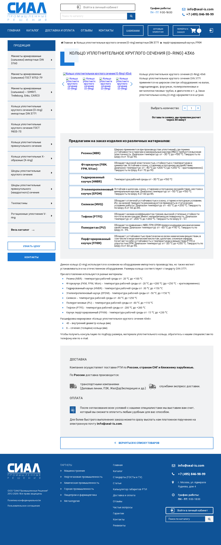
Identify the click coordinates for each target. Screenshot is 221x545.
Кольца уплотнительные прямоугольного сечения (26, 144)
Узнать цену (31, 246)
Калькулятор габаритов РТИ (130, 489)
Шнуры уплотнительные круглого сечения (26, 172)
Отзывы (87, 30)
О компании (133, 30)
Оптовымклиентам (158, 30)
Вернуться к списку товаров (138, 443)
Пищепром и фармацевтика (80, 494)
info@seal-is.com (200, 9)
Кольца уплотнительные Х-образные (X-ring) (28, 158)
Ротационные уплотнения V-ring (28, 215)
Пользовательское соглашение (24, 505)
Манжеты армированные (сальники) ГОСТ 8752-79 (26, 76)
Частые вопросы (122, 507)
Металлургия (72, 501)
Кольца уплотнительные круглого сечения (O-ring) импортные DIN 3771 (26, 110)
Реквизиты (119, 525)
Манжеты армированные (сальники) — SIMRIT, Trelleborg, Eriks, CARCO (26, 92)
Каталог (32, 30)
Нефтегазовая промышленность (83, 476)
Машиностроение (74, 470)
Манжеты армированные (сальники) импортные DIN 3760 (27, 60)
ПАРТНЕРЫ (66, 465)
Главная (14, 30)
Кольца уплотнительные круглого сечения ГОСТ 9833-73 (26, 128)
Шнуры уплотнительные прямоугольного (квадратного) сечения (26, 189)
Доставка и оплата (60, 30)
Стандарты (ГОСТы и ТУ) (127, 477)
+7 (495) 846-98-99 (200, 14)
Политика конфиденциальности (24, 500)
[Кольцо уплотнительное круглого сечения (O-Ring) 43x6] (97, 73)
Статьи (117, 483)
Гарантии (118, 513)
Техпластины (19, 203)
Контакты (106, 30)
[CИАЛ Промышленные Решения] (27, 11)
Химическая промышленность (81, 482)
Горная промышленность (79, 488)
